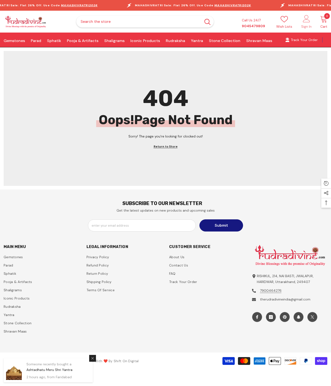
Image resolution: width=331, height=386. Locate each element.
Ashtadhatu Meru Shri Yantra (49, 370)
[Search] (145, 21)
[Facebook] (257, 317)
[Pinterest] (285, 317)
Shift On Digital (126, 361)
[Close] (92, 358)
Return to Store (166, 146)
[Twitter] (312, 317)
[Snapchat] (298, 317)
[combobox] (138, 21)
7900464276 (271, 290)
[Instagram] (271, 317)
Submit (221, 225)
